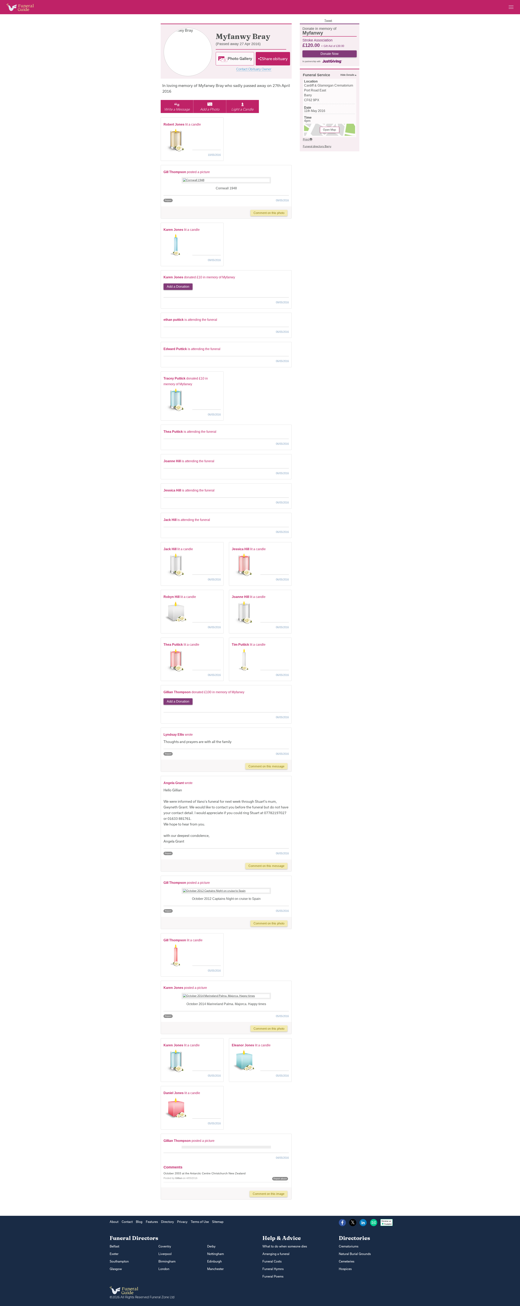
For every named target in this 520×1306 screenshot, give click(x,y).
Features (152, 1222)
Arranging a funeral (275, 1254)
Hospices (345, 1269)
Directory (167, 1222)
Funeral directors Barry (317, 146)
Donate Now (330, 53)
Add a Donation (178, 286)
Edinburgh (214, 1261)
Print (306, 139)
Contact (127, 1222)
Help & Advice (281, 1238)
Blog (139, 1222)
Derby (211, 1246)
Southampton (119, 1261)
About (114, 1222)
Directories (354, 1238)
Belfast (114, 1246)
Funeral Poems (272, 1276)
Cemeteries (346, 1261)
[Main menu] (511, 7)
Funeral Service (316, 75)
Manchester (215, 1269)
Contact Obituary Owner (253, 69)
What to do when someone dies (284, 1246)
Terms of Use (200, 1222)
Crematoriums (348, 1246)
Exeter (114, 1254)
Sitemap (217, 1222)
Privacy (182, 1222)
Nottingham (215, 1254)
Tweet (328, 20)
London (163, 1269)
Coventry (164, 1246)
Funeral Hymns (273, 1269)
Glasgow (116, 1269)
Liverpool (165, 1254)
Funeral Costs (272, 1261)
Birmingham (167, 1261)
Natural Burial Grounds (355, 1254)
